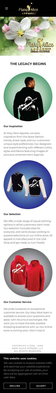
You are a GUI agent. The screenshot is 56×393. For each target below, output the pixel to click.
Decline (15, 386)
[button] (7, 8)
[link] (28, 8)
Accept (41, 386)
